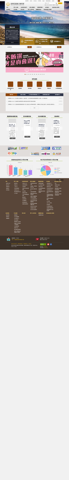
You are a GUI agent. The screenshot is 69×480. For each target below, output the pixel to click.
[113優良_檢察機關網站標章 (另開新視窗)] (58, 244)
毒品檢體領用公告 (17, 191)
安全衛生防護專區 (33, 209)
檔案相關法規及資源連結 (42, 192)
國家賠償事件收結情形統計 (33, 194)
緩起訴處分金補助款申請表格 (58, 189)
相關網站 (7, 218)
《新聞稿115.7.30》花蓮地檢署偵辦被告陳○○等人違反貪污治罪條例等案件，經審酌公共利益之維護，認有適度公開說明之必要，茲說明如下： (31, 104)
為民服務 (47, 7)
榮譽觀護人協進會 (17, 221)
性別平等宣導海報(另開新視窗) (36, 74)
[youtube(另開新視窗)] (50, 244)
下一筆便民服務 (62, 86)
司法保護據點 (16, 216)
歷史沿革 (12, 27)
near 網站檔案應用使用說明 (42, 189)
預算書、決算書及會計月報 (33, 187)
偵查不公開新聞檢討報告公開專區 (33, 197)
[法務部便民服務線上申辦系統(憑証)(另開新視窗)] (45, 148)
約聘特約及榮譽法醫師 (50, 199)
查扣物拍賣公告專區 (47, 9)
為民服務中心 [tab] (57, 94)
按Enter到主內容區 (4, 0)
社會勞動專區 (16, 226)
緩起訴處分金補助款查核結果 (58, 194)
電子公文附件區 (31, 9)
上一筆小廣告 (7, 153)
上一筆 (8, 129)
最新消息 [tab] (11, 94)
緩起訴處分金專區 (55, 7)
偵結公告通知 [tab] (23, 94)
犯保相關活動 (42, 116)
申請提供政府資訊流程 (33, 184)
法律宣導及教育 (24, 7)
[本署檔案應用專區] (12, 148)
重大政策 (22, 9)
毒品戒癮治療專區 (17, 229)
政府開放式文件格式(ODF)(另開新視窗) (34, 74)
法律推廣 (24, 186)
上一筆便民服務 (7, 86)
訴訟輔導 (48, 204)
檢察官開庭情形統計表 (50, 192)
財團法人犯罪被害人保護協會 (17, 224)
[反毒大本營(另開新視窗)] (23, 153)
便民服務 (34, 79)
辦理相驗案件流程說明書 (50, 210)
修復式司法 (16, 227)
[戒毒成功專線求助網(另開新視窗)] (45, 153)
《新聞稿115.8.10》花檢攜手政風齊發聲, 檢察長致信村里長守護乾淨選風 (21, 101)
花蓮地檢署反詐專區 (30, 74)
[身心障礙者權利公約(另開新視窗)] (12, 153)
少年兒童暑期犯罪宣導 (25, 195)
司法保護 (15, 9)
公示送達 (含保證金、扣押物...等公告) (43, 41)
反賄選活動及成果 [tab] (46, 94)
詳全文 (12, 42)
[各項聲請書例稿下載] (23, 148)
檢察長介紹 (8, 183)
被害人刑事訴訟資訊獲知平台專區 (17, 232)
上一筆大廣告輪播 (6, 62)
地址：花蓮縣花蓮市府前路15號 (18, 239)
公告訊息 (56, 186)
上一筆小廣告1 (7, 148)
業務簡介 (7, 188)
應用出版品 (41, 186)
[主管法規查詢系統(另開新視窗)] (34, 153)
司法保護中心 (16, 218)
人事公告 (15, 186)
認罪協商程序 (24, 202)
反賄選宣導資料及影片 (29, 41)
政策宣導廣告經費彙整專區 (33, 201)
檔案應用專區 (40, 7)
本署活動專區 (16, 188)
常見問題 (24, 191)
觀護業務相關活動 (12, 116)
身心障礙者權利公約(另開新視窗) (32, 74)
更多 (34, 107)
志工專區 (48, 201)
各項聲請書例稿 (49, 206)
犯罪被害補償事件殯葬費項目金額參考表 (50, 195)
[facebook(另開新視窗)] (53, 244)
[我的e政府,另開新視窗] (48, 244)
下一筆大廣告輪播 (63, 62)
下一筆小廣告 (62, 153)
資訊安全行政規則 (33, 206)
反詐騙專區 (24, 200)
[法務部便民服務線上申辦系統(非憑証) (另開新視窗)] (34, 148)
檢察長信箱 (49, 186)
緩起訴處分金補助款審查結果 (58, 192)
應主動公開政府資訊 (33, 189)
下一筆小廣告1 (62, 148)
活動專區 (56, 116)
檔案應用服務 (41, 183)
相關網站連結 (38, 9)
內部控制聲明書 (33, 191)
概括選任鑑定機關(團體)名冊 (33, 204)
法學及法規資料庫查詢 (25, 189)
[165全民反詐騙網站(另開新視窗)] (56, 153)
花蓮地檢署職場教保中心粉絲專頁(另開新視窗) (38, 74)
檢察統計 (7, 216)
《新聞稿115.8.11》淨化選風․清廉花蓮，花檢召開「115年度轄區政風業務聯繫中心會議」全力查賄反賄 (27, 98)
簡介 (7, 7)
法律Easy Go (28, 74)
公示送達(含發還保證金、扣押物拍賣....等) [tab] (34, 94)
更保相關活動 (27, 116)
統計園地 (8, 9)
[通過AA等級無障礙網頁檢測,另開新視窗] (43, 244)
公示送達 (15, 193)
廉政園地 (24, 197)
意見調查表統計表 (50, 188)
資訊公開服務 (32, 7)
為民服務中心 (57, 41)
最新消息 (15, 183)
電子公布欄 (16, 7)
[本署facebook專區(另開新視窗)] (56, 148)
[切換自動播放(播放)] (62, 53)
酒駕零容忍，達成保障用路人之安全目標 (40, 74)
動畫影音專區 (24, 192)
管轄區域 (7, 186)
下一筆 (17, 129)
